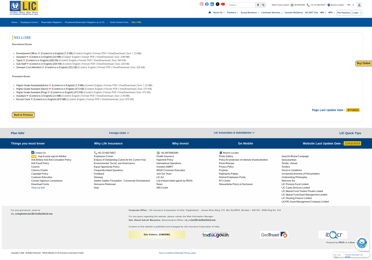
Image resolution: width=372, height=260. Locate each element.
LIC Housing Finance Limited (297, 198)
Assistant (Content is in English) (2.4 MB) (38, 96)
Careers (35, 167)
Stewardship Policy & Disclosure (236, 184)
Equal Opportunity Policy (106, 167)
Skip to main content (280, 5)
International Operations (169, 163)
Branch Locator (337, 5)
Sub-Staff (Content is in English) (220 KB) (39, 64)
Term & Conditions (166, 253)
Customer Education (41, 177)
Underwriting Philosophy (294, 177)
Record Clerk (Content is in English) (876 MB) (41, 99)
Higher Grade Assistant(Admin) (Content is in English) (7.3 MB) (50, 85)
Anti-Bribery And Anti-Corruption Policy (51, 160)
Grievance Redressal (105, 184)
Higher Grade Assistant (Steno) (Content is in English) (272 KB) (50, 89)
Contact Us (40, 153)
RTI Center (224, 180)
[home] (210, 12)
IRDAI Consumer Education (171, 170)
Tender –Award (289, 163)
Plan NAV (17, 133)
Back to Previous (23, 115)
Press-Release (226, 163)
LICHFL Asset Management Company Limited (305, 201)
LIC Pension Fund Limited (295, 184)
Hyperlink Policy (165, 160)
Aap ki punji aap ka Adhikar (52, 156)
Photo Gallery (226, 156)
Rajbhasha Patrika (228, 174)
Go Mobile (245, 143)
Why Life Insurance (108, 143)
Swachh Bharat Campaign (295, 156)
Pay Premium (343, 12)
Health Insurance (165, 156)
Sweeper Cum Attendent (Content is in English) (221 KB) (46, 67)
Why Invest (180, 143)
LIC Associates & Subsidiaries (233, 132)
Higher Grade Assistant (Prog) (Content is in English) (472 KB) (49, 92)
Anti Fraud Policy (40, 163)
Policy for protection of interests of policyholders (243, 160)
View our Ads (38, 187)
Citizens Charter (39, 170)
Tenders (286, 167)
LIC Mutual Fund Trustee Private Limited (302, 191)
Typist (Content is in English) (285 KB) (37, 60)
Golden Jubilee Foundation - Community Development (122, 180)
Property (223, 170)
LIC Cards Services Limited (296, 187)
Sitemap (179, 253)
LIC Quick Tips (350, 133)
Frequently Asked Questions (108, 170)
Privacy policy (190, 253)
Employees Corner (103, 156)
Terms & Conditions (292, 170)
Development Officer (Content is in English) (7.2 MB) (44, 53)
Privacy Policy (226, 167)
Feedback (99, 174)
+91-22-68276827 (318, 5)
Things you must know (27, 143)
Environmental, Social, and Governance (114, 163)
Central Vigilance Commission (47, 180)
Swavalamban (289, 160)
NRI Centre (162, 187)
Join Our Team (164, 174)
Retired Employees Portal (232, 177)
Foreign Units (118, 133)
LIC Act (160, 177)
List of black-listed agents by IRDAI (174, 180)
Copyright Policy (39, 174)
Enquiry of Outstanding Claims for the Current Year (120, 160)
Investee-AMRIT (165, 167)
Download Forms (40, 184)
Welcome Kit (288, 180)
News (159, 184)
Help (96, 187)
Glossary (98, 177)
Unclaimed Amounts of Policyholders (301, 174)
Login (356, 12)
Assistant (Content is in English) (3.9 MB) (38, 57)
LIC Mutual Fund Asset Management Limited (304, 194)
